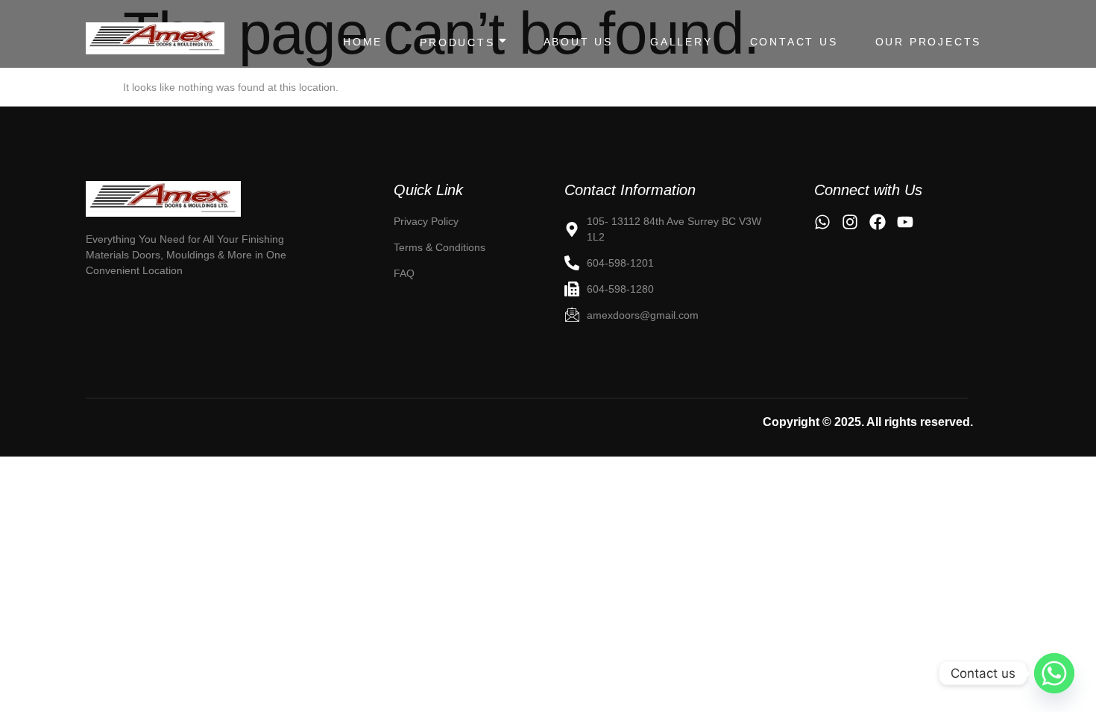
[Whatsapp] (1054, 673)
